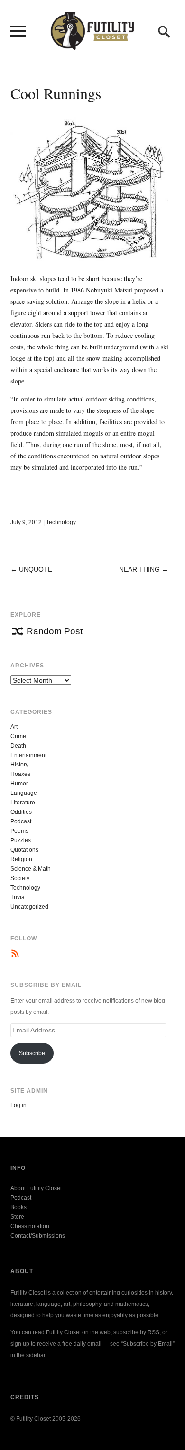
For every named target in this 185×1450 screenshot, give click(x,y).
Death (18, 745)
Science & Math (30, 869)
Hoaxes (20, 774)
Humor (19, 783)
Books (18, 1207)
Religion (21, 859)
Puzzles (20, 840)
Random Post (55, 631)
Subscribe (32, 1053)
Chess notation (29, 1226)
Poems (19, 831)
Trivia (17, 897)
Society (19, 878)
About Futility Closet (36, 1188)
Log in (18, 1105)
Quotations (24, 850)
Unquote (35, 569)
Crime (18, 736)
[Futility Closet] (92, 44)
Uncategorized (29, 906)
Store (17, 1216)
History (19, 764)
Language (23, 793)
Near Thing (139, 569)
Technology (61, 522)
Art (14, 726)
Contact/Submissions (37, 1235)
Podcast (20, 821)
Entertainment (28, 755)
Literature (22, 802)
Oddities (21, 812)
